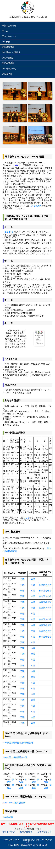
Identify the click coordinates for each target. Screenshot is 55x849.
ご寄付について (44, 832)
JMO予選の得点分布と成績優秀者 (18, 743)
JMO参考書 (7, 74)
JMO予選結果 (8, 58)
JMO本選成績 (8, 63)
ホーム (5, 31)
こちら (26, 517)
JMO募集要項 (8, 47)
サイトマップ (9, 832)
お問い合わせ (26, 832)
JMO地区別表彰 (9, 68)
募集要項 (9, 232)
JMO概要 (6, 42)
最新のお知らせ (9, 25)
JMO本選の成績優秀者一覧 (15, 757)
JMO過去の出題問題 (11, 52)
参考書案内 (36, 206)
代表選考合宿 (45, 585)
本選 (33, 579)
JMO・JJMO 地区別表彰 (14, 803)
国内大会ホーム (9, 36)
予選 (22, 579)
